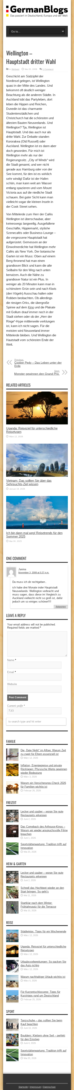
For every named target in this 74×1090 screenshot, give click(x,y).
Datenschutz (49, 1087)
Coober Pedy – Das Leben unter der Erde (38, 363)
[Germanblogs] (37, 14)
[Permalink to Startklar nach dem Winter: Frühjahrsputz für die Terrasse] (12, 912)
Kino (31, 307)
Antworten (61, 606)
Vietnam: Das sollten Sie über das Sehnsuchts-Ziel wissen (29, 482)
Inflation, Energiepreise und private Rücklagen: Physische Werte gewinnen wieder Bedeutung (44, 769)
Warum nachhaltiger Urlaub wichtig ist (43, 976)
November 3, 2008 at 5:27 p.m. (33, 572)
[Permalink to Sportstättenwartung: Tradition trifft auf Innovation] (12, 853)
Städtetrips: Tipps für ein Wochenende (43, 931)
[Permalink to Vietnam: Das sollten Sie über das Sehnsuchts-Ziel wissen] (37, 475)
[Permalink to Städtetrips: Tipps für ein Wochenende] (12, 941)
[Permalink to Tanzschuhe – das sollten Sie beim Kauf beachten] (12, 1030)
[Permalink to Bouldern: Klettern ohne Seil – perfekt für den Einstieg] (12, 1045)
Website (12, 684)
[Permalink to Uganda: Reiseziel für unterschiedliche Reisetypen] (37, 423)
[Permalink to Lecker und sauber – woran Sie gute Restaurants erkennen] (12, 821)
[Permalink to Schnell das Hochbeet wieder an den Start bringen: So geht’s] (12, 897)
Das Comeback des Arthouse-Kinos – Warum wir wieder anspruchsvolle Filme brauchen (44, 830)
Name (10, 660)
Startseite (23, 1087)
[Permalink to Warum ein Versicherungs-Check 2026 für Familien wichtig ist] (12, 792)
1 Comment (48, 69)
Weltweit (15, 69)
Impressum (35, 1087)
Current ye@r (16, 705)
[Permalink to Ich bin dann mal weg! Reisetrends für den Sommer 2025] (37, 528)
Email (10, 672)
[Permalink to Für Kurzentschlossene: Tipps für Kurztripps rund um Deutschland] (12, 1001)
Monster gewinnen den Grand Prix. (37, 372)
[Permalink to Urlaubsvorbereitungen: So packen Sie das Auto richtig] (12, 971)
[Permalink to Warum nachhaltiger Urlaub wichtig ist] (12, 986)
